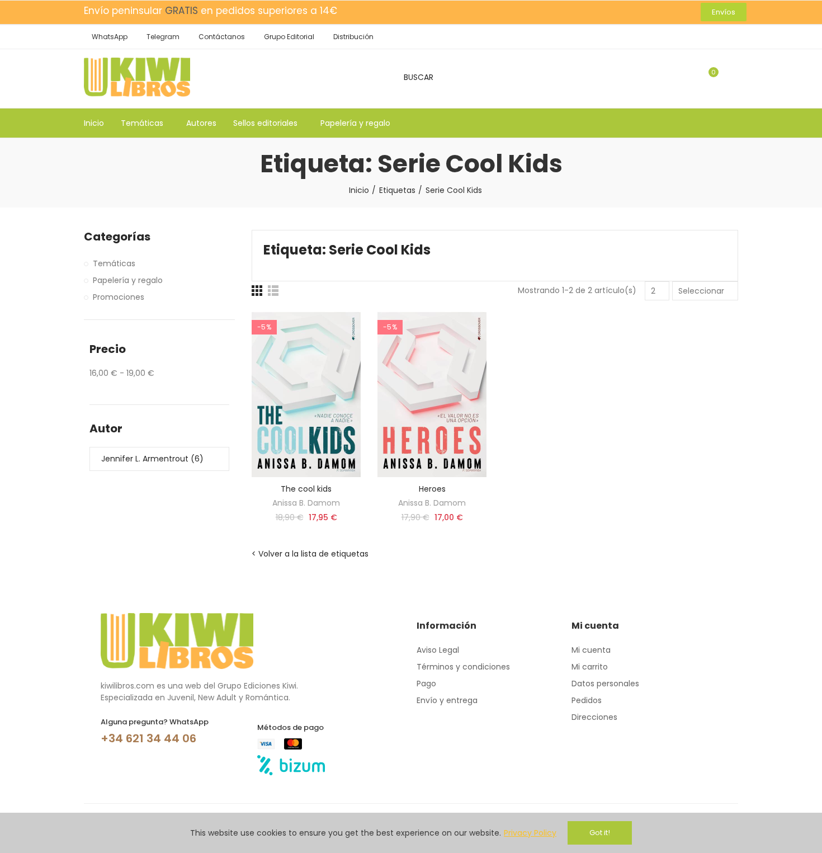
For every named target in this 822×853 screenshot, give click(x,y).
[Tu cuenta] (732, 77)
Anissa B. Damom (306, 502)
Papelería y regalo (128, 280)
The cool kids (306, 488)
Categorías (117, 237)
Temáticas (114, 263)
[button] (724, 12)
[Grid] (257, 290)
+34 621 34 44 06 (148, 738)
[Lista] (273, 290)
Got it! (599, 832)
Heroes (432, 488)
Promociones (118, 297)
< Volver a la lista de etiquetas (310, 553)
